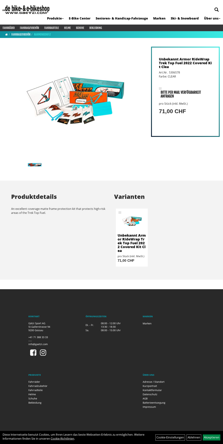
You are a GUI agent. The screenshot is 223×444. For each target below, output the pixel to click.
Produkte (54, 18)
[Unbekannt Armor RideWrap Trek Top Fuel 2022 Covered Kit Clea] (74, 100)
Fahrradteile (51, 28)
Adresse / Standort (153, 381)
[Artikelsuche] (216, 10)
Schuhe (80, 28)
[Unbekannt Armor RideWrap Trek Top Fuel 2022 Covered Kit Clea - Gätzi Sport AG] (132, 221)
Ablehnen (194, 437)
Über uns (211, 18)
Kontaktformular (152, 390)
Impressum (149, 406)
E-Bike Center (79, 18)
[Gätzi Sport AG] (26, 9)
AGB (145, 398)
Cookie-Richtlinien (62, 439)
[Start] (6, 34)
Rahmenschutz (42, 34)
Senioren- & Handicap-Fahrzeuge (122, 18)
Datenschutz (150, 394)
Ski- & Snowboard (185, 18)
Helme (67, 28)
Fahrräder (9, 28)
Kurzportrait (150, 386)
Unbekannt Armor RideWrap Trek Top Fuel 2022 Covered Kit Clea (185, 63)
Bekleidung (95, 28)
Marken (159, 18)
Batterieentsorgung (154, 402)
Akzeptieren (211, 437)
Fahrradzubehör (29, 28)
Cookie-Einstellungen (170, 437)
